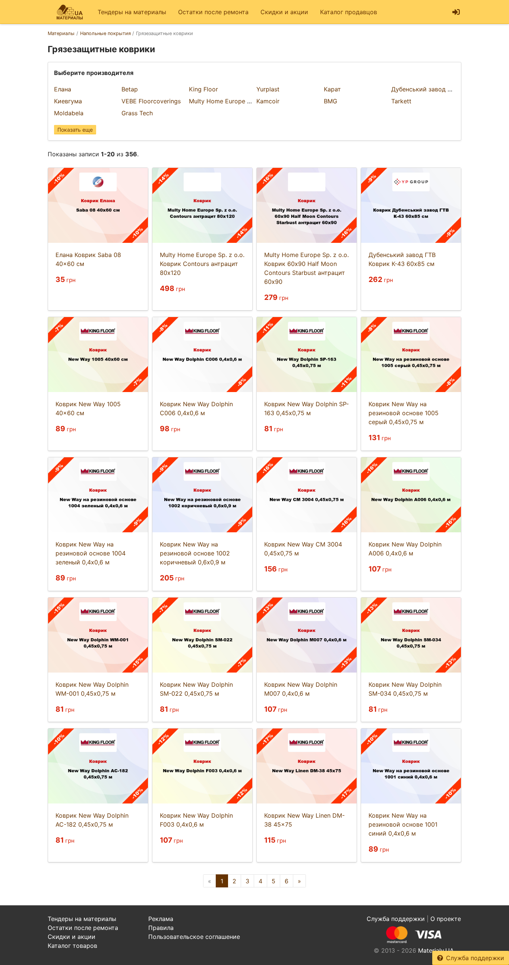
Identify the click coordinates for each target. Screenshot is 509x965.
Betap (129, 89)
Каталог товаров (72, 945)
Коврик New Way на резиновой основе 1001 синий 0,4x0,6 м (403, 824)
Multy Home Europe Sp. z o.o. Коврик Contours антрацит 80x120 (202, 263)
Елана (62, 89)
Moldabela (68, 113)
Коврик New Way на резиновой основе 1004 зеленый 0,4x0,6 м (91, 553)
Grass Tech (137, 113)
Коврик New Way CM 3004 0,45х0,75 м (303, 549)
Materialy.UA (436, 950)
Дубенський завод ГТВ (424, 89)
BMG (330, 101)
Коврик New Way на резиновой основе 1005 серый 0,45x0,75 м (404, 413)
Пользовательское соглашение (194, 936)
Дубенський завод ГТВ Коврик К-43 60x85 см (402, 259)
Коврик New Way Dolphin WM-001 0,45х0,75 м (92, 689)
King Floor (203, 89)
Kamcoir (267, 101)
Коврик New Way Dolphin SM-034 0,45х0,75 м (405, 689)
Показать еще (75, 129)
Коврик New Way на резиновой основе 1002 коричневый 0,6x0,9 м (195, 553)
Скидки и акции (284, 12)
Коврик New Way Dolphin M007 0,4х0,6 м (300, 689)
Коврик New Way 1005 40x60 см (88, 408)
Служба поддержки (475, 958)
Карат (332, 89)
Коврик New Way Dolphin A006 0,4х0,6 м (405, 549)
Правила (161, 927)
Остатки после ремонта (213, 12)
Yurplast (267, 89)
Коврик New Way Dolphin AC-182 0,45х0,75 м (92, 820)
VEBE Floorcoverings (151, 101)
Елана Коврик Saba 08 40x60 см (88, 259)
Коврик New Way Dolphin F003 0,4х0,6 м (196, 820)
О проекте (445, 918)
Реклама (160, 918)
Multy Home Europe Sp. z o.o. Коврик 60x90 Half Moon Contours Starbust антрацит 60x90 (306, 268)
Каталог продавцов (348, 12)
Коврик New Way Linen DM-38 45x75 (304, 820)
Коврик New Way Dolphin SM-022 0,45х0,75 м (196, 689)
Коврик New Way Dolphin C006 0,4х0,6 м (196, 408)
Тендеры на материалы (132, 12)
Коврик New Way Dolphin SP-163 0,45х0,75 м (306, 408)
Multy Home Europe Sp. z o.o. (231, 101)
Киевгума (68, 101)
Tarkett (401, 101)
